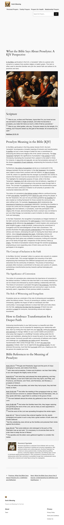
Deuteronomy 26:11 (34, 202)
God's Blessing (16, 4)
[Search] (56, 14)
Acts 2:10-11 (10, 366)
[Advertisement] (32, 31)
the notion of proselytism (23, 168)
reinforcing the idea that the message (27, 307)
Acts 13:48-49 (11, 404)
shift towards (35, 221)
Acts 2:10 (20, 160)
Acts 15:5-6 (10, 428)
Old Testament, (41, 170)
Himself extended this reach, (26, 234)
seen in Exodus (50, 172)
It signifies (9, 151)
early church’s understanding (31, 230)
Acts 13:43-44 (11, 391)
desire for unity (37, 195)
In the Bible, (10, 62)
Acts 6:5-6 (10, 376)
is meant (15, 309)
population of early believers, (23, 162)
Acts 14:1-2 (10, 415)
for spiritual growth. (43, 345)
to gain (17, 225)
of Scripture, (53, 243)
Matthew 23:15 (11, 223)
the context (46, 156)
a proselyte (25, 185)
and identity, (15, 195)
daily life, (40, 329)
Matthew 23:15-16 (12, 134)
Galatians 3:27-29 (20, 181)
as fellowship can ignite (27, 340)
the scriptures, (44, 285)
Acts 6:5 (29, 160)
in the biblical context (30, 193)
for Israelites (49, 198)
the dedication (29, 223)
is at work (34, 347)
